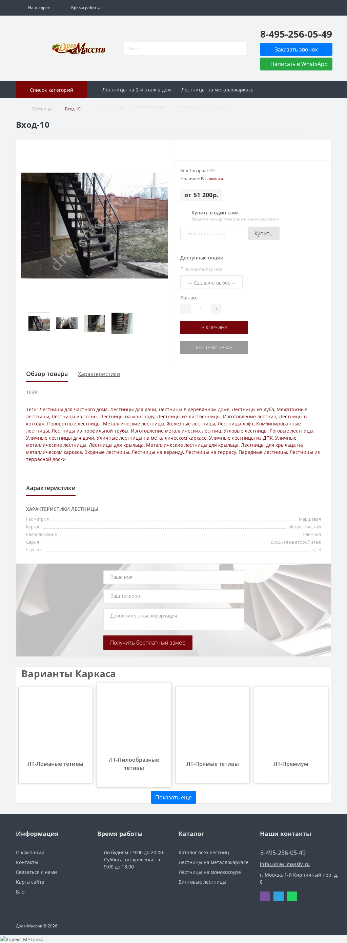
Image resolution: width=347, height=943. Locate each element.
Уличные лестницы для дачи (60, 438)
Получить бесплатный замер (148, 642)
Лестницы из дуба (253, 409)
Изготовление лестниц (250, 416)
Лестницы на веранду (157, 452)
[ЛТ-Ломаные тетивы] (55, 723)
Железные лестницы (191, 423)
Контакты (27, 862)
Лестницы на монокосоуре (134, 106)
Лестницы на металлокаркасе (217, 89)
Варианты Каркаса (201, 268)
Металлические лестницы (133, 423)
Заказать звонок (296, 49)
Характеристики (99, 374)
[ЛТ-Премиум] (291, 723)
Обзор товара (47, 374)
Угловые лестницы (246, 430)
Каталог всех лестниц (204, 852)
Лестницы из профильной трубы (90, 430)
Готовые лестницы (291, 430)
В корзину (214, 327)
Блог (21, 891)
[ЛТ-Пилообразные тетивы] (134, 719)
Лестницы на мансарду (127, 416)
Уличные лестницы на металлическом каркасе (152, 438)
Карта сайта (30, 882)
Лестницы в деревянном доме (194, 409)
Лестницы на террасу (210, 452)
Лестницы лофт (236, 423)
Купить (263, 233)
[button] (37, 8)
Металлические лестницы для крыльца (192, 445)
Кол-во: (188, 297)
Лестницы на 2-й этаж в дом (136, 89)
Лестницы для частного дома (73, 409)
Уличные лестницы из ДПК (241, 438)
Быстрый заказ (214, 347)
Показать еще (173, 797)
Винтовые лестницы (202, 106)
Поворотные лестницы (74, 423)
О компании (30, 852)
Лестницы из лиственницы (189, 416)
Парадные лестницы (263, 452)
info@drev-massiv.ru (285, 864)
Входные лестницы (106, 452)
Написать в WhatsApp (298, 64)
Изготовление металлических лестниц (176, 430)
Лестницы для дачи (133, 409)
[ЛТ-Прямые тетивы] (212, 723)
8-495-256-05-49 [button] (283, 853)
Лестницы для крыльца (116, 445)
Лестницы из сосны (75, 416)
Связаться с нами (36, 872)
